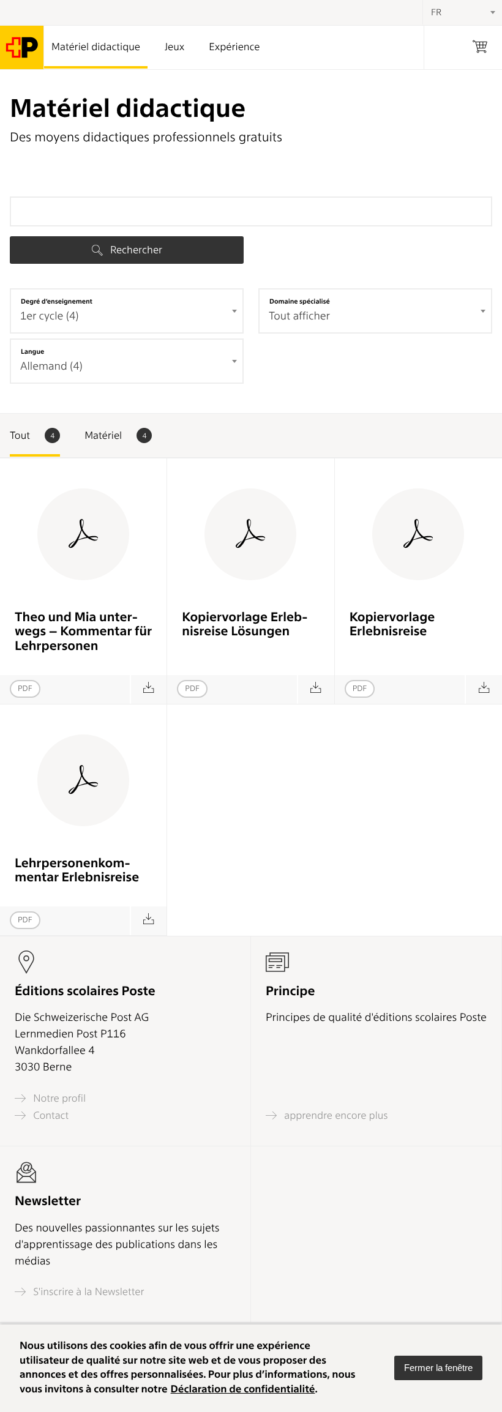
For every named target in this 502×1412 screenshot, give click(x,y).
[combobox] (127, 311)
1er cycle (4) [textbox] (49, 316)
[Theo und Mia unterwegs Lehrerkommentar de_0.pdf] (148, 689)
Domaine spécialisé (299, 301)
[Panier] (480, 47)
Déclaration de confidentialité (243, 1389)
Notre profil (58, 1098)
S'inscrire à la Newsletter (87, 1292)
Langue (32, 351)
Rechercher (135, 250)
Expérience (234, 47)
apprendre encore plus (335, 1115)
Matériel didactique (95, 47)
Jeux (174, 47)
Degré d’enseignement (56, 301)
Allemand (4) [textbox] (51, 366)
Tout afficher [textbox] (299, 316)
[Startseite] (22, 47)
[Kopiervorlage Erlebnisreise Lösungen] (315, 689)
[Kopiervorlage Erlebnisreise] (483, 689)
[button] (438, 1368)
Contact (50, 1115)
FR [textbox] (436, 12)
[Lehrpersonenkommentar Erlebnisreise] (148, 920)
